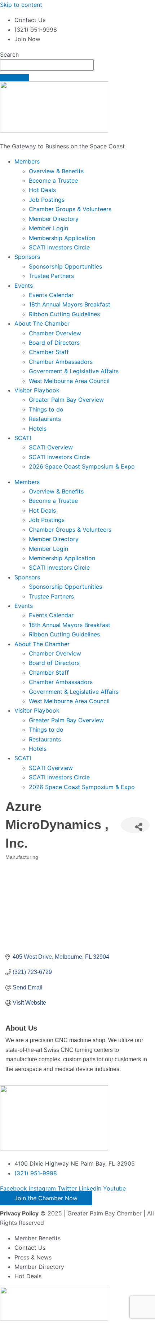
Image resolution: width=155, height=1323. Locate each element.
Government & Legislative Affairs (74, 371)
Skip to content (21, 4)
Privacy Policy (19, 1213)
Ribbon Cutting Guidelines (64, 314)
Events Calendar (51, 295)
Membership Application (62, 237)
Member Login (48, 228)
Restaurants (45, 418)
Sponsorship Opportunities (65, 266)
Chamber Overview (55, 333)
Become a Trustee (53, 180)
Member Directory (54, 218)
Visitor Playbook (36, 390)
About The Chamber (42, 323)
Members (27, 161)
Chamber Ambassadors (61, 361)
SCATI (22, 437)
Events (23, 285)
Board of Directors (54, 342)
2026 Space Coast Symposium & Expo (82, 466)
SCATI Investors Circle (59, 247)
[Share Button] (135, 825)
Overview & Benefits (56, 171)
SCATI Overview (51, 447)
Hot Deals (42, 189)
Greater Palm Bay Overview (66, 399)
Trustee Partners (51, 275)
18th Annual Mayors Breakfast (69, 304)
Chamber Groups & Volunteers (70, 209)
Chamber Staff (49, 352)
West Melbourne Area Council (69, 380)
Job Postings (47, 199)
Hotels (37, 428)
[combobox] (47, 65)
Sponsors (27, 256)
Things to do (46, 409)
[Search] (14, 77)
